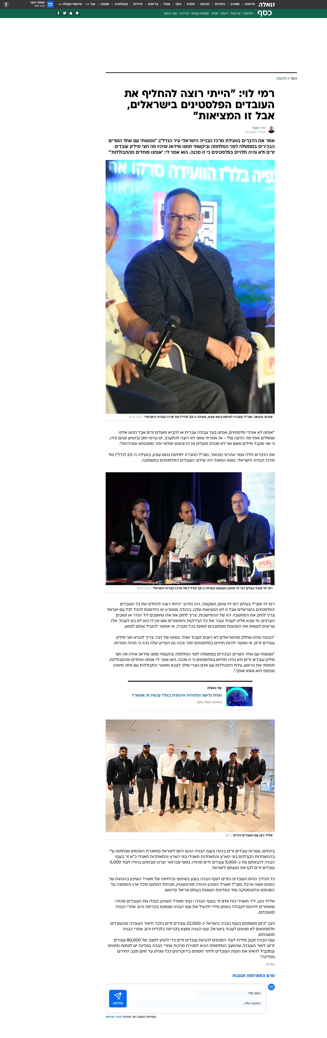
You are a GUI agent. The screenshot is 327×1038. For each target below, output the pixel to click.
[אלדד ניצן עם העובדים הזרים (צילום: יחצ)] (190, 780)
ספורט (235, 4)
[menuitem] (247, 4)
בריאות (153, 4)
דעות (224, 13)
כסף (179, 4)
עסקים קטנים (200, 13)
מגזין (215, 13)
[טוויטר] (64, 13)
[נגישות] (6, 4)
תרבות (205, 4)
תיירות (138, 4)
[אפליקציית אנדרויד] (77, 13)
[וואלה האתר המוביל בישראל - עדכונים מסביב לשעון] (267, 4)
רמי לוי (270, 964)
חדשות (250, 4)
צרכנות (235, 13)
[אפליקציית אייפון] (71, 13)
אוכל (167, 4)
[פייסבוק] (58, 13)
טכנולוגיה (121, 4)
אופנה (105, 4)
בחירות (220, 4)
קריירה (184, 13)
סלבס (191, 4)
